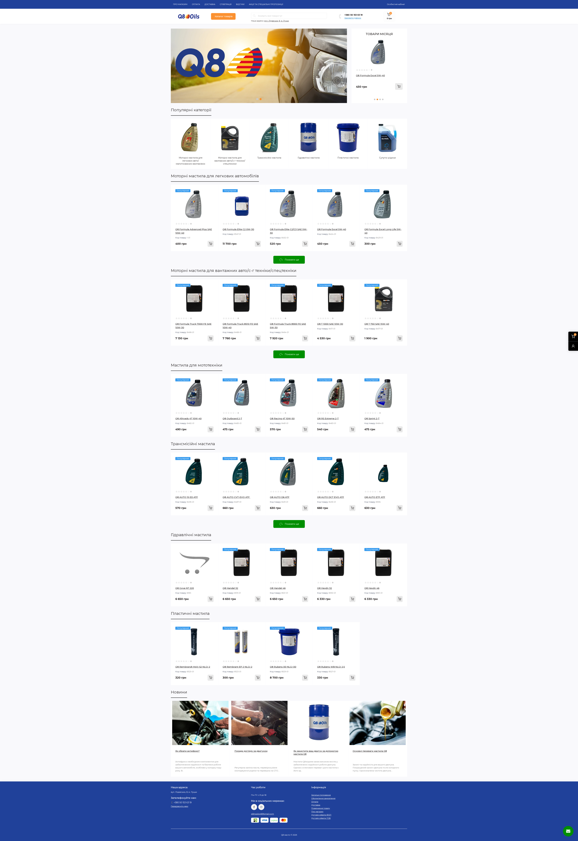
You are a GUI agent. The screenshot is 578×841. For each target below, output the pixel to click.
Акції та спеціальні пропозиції (266, 4)
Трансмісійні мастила (193, 443)
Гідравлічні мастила (191, 534)
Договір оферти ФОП (321, 815)
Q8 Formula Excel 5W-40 (331, 229)
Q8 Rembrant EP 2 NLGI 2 (237, 666)
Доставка (210, 4)
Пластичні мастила (190, 613)
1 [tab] (257, 99)
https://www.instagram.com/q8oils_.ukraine (261, 807)
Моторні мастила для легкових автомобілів (215, 176)
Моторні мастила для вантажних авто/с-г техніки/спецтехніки (233, 270)
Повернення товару (320, 808)
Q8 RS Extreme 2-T (328, 418)
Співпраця (226, 4)
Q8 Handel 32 (230, 588)
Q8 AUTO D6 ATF (279, 497)
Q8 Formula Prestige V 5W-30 (373, 75)
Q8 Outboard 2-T (232, 418)
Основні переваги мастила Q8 (370, 751)
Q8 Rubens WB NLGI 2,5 (331, 666)
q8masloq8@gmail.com (262, 814)
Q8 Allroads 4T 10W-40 (188, 418)
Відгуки (240, 4)
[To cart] (399, 86)
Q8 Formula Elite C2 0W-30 (238, 229)
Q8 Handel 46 (278, 588)
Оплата (196, 4)
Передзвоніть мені (179, 806)
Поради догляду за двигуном (251, 751)
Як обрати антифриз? (187, 751)
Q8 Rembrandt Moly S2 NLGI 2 (192, 666)
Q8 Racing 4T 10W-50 (282, 418)
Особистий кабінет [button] (396, 4)
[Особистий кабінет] (573, 346)
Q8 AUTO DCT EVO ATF (330, 497)
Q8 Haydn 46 (371, 588)
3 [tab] (380, 99)
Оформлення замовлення (323, 798)
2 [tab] (260, 99)
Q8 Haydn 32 (324, 588)
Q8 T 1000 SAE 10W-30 (330, 323)
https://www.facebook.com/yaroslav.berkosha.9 (254, 807)
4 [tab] (383, 99)
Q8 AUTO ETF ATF (374, 497)
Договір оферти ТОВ (321, 818)
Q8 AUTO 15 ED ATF (186, 497)
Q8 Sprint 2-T (371, 418)
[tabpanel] (259, 66)
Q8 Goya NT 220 (184, 588)
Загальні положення (321, 795)
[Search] (254, 16)
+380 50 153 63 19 (353, 15)
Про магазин (180, 4)
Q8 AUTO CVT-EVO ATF (236, 497)
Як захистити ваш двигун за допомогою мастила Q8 (316, 752)
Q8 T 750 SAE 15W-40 (376, 323)
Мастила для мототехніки (196, 365)
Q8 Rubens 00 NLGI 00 (283, 666)
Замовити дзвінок (352, 18)
